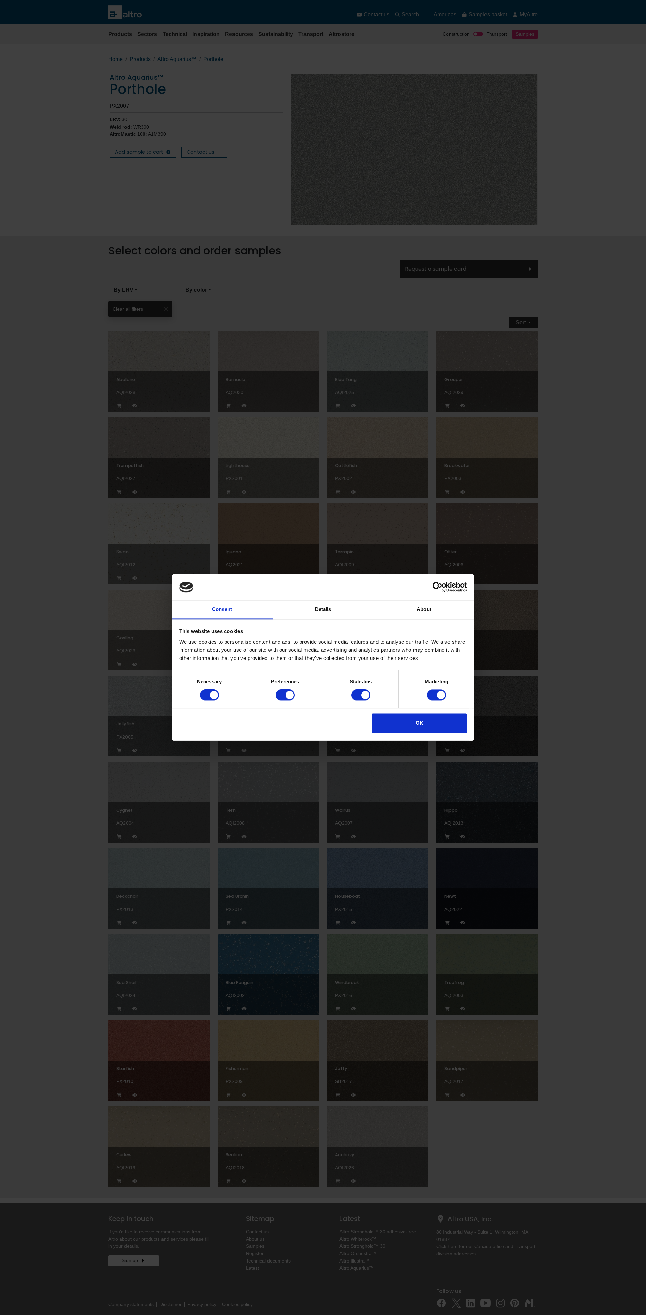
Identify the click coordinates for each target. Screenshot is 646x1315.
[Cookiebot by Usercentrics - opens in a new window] (437, 587)
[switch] (285, 695)
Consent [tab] (222, 609)
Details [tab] (323, 609)
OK (419, 723)
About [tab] (424, 609)
